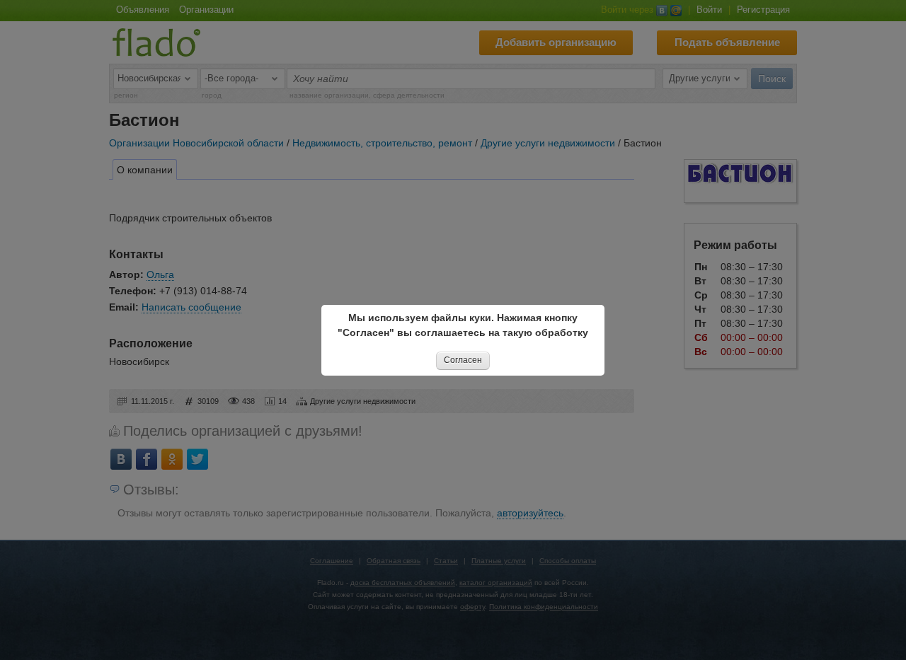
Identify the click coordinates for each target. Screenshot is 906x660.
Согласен (463, 360)
